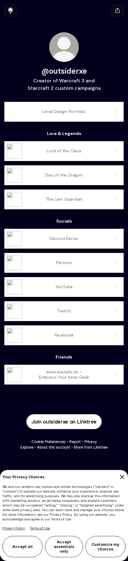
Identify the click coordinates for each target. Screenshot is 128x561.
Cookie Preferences (48, 441)
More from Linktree (90, 447)
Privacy (91, 441)
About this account (53, 447)
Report (75, 441)
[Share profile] (117, 10)
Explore (27, 447)
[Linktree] (10, 10)
